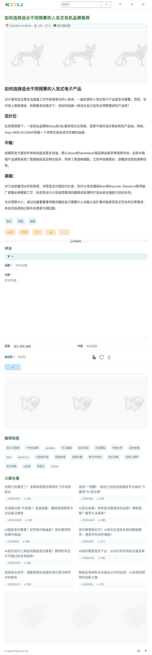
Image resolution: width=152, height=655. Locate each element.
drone (54, 466)
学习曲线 (66, 447)
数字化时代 (95, 457)
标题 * (8, 265)
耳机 (20, 221)
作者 (80, 346)
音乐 (8, 221)
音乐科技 (83, 447)
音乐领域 (113, 457)
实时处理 (134, 447)
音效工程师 (131, 457)
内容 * (8, 274)
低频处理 (60, 457)
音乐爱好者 (63, 25)
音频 (32, 221)
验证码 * (9, 357)
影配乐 (41, 466)
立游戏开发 (42, 457)
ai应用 (26, 466)
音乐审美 (11, 466)
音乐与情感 (12, 447)
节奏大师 (117, 447)
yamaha (50, 447)
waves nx (23, 457)
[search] (106, 4)
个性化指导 (32, 447)
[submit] (13, 367)
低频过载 (77, 457)
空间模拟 (100, 447)
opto (8, 457)
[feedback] (51, 232)
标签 (7, 346)
